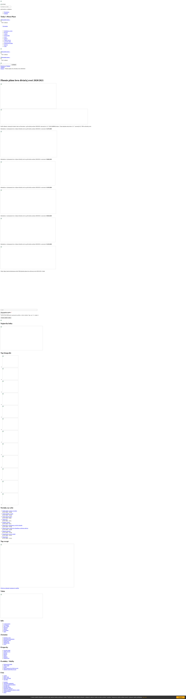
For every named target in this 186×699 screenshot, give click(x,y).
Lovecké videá (7, 41)
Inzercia (6, 44)
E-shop (5, 667)
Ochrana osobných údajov (9, 684)
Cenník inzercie (7, 691)
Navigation (5, 26)
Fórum (5, 655)
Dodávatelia (7, 35)
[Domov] (1, 1)
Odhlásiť (3, 67)
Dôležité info (6, 643)
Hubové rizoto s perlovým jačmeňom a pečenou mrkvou (15, 528)
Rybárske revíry (7, 640)
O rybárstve (6, 625)
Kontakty (5, 682)
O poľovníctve (6, 623)
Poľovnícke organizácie (8, 639)
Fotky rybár (6, 677)
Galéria (5, 34)
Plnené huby (5, 537)
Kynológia (5, 630)
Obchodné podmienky (8, 683)
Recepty (6, 32)
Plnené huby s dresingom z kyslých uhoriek (12, 525)
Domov (2, 68)
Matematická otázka (6, 312)
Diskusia (5, 657)
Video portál (6, 665)
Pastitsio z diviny (6, 522)
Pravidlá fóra (6, 686)
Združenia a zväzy (8, 31)
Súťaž (4, 692)
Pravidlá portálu (7, 687)
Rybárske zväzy (7, 637)
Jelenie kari (4, 519)
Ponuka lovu (6, 658)
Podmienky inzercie (8, 688)
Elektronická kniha (8, 43)
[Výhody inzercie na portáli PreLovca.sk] (1, 320)
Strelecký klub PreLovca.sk (9, 669)
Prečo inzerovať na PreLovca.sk (10, 668)
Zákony (6, 38)
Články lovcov (7, 40)
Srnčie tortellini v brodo (7, 513)
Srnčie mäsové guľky (7, 516)
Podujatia (5, 627)
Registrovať (3, 66)
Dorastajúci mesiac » (6, 19)
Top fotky (5, 679)
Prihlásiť (6, 13)
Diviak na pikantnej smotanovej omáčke (10, 588)
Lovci (5, 37)
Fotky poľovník (7, 678)
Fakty (5, 46)
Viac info (145, 697)
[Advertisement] (12, 73)
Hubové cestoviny (6, 531)
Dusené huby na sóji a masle (8, 534)
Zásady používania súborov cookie (11, 690)
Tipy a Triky (6, 626)
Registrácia (6, 12)
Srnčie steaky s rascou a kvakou (9, 511)
